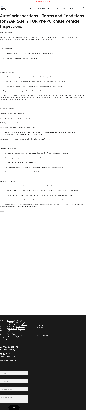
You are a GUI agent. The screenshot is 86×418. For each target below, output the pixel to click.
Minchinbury (11, 339)
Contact (64, 8)
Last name (3, 378)
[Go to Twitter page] (7, 354)
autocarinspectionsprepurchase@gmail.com (43, 334)
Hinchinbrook (12, 329)
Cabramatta (4, 335)
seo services (3, 360)
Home (50, 8)
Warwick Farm (17, 333)
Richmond (10, 321)
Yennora (19, 335)
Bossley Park (20, 327)
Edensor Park (4, 331)
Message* (3, 394)
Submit (14, 408)
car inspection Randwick (37, 8)
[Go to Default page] (10, 354)
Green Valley (22, 329)
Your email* (4, 386)
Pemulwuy (21, 337)
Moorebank (17, 331)
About (72, 8)
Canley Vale (11, 335)
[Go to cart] (83, 8)
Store (78, 8)
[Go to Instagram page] (4, 354)
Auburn (24, 325)
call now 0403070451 (43, 2)
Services (56, 8)
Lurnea (10, 333)
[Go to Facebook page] (1, 354)
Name (2, 370)
